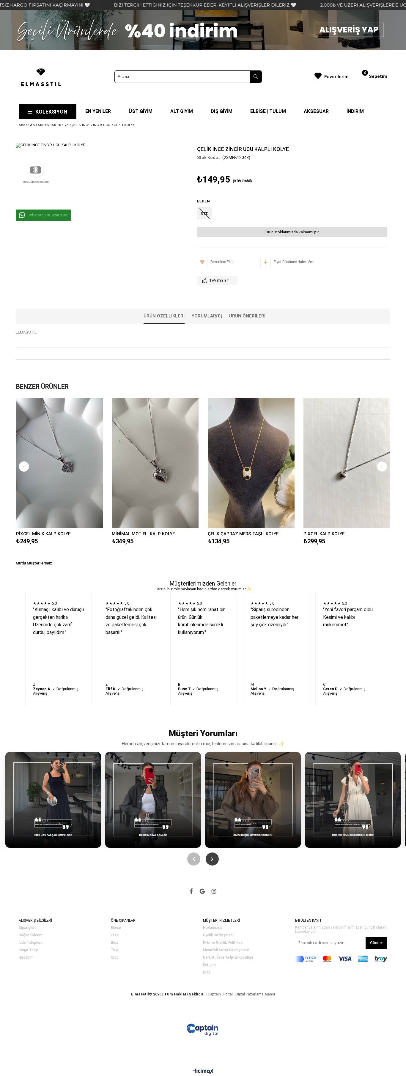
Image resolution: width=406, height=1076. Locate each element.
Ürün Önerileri (247, 316)
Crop (115, 957)
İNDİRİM (355, 111)
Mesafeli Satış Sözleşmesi (226, 950)
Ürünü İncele (80, 463)
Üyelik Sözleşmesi (218, 935)
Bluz (114, 943)
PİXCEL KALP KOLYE (323, 534)
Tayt (115, 950)
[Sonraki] (212, 859)
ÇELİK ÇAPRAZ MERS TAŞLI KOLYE (243, 534)
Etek (115, 935)
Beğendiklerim (31, 935)
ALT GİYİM (181, 111)
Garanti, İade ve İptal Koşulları (228, 957)
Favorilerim (336, 76)
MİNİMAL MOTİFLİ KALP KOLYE (143, 534)
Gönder (376, 942)
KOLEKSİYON (51, 111)
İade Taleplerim (32, 943)
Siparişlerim (29, 928)
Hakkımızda (212, 928)
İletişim (209, 965)
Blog (206, 972)
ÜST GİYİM (140, 111)
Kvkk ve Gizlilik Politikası (223, 943)
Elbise (116, 928)
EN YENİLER (98, 111)
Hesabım (26, 957)
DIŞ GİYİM (221, 111)
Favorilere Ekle (59, 463)
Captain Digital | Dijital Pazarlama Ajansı (241, 994)
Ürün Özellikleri (164, 316)
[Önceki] (193, 859)
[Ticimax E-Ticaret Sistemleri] (203, 1072)
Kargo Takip (28, 950)
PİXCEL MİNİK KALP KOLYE (43, 534)
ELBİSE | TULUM (268, 111)
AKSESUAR (316, 111)
